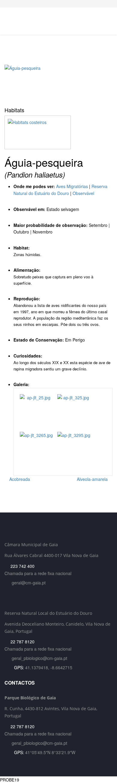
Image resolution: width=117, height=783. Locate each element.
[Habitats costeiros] (58, 132)
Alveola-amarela (93, 479)
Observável (83, 193)
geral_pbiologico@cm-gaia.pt (39, 658)
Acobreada (19, 479)
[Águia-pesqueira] (58, 84)
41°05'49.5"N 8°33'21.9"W (50, 752)
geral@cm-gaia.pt (29, 583)
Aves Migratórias (72, 186)
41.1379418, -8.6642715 (48, 667)
